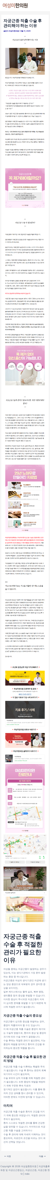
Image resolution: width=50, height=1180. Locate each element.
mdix (27, 1173)
